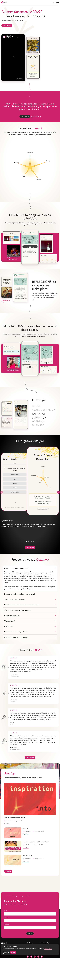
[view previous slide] (1, 492)
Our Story (30, 943)
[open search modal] (53, 2)
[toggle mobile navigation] (57, 3)
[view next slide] (58, 492)
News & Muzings (45, 943)
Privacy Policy (48, 948)
